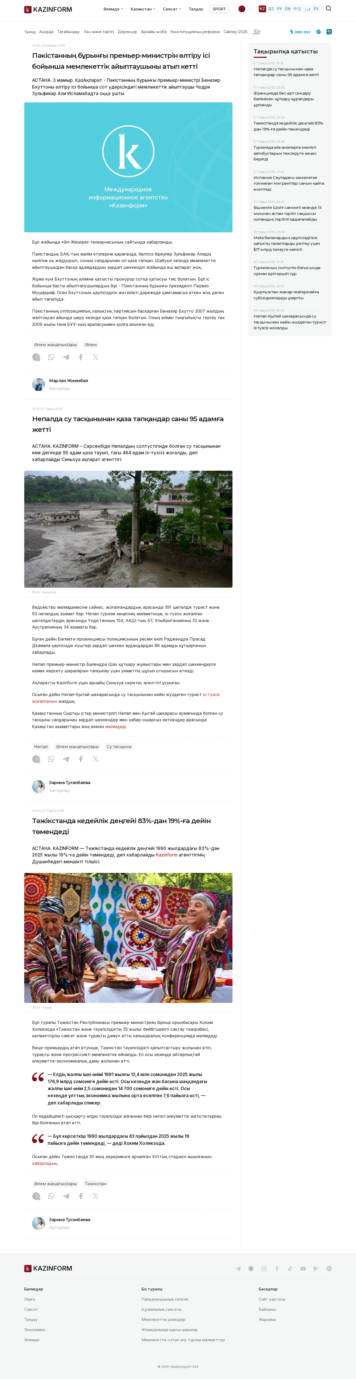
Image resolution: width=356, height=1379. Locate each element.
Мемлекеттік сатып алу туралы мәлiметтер (183, 1339)
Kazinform (166, 855)
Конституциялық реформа (195, 31)
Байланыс (268, 1309)
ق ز (307, 8)
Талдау (196, 9)
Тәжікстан (95, 1183)
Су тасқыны (119, 746)
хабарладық (44, 1163)
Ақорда (46, 31)
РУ (279, 8)
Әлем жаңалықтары (55, 344)
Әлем (91, 344)
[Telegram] (66, 357)
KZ (262, 8)
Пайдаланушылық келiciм (165, 1299)
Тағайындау (68, 31)
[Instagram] (36, 357)
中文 (297, 8)
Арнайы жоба (154, 31)
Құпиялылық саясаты (161, 1309)
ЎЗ (316, 8)
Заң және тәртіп (99, 31)
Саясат (31, 1309)
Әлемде (31, 1339)
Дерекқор (127, 31)
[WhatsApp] (51, 357)
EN (287, 8)
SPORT (219, 9)
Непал (41, 746)
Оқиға (29, 1299)
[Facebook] (81, 357)
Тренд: (30, 32)
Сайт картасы (272, 1299)
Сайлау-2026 (235, 31)
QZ (271, 8)
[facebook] (277, 1268)
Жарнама (267, 1319)
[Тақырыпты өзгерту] (245, 9)
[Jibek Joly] (301, 31)
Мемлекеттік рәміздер (163, 1319)
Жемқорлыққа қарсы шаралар (170, 1329)
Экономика (34, 1329)
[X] (95, 357)
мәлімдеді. (116, 726)
